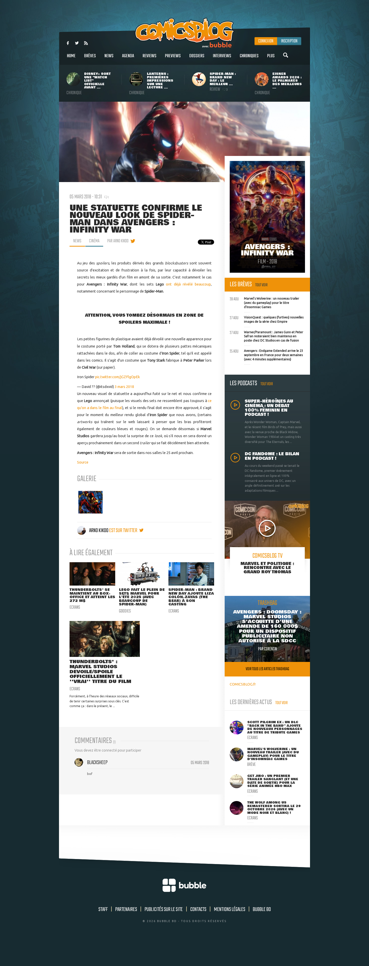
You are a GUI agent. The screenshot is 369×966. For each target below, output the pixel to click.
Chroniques (249, 56)
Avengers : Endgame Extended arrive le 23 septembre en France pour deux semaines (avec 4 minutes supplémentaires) (266, 354)
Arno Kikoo (98, 530)
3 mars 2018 (124, 386)
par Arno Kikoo (118, 241)
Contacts (198, 909)
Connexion (265, 41)
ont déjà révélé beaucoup (188, 284)
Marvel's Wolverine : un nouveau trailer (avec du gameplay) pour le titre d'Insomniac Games (264, 302)
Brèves (90, 56)
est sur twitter (123, 530)
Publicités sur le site (164, 909)
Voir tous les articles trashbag (267, 669)
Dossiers (196, 56)
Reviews (149, 56)
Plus (271, 56)
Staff (103, 909)
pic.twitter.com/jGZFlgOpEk (117, 377)
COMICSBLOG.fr (243, 684)
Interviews (222, 56)
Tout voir (261, 285)
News (108, 56)
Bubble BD (262, 909)
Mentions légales (229, 909)
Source (82, 462)
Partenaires (126, 909)
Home (71, 56)
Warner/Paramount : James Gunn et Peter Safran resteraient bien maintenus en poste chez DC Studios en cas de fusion (266, 335)
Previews (173, 56)
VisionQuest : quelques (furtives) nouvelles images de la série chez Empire (266, 319)
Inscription (289, 41)
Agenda (128, 56)
